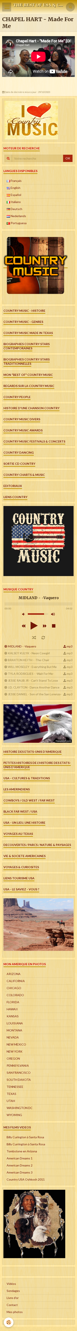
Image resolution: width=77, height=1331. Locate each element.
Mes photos (15, 1312)
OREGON (13, 1058)
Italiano (15, 202)
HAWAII (12, 1009)
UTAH (11, 1101)
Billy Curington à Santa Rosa (25, 1137)
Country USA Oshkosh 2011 (26, 1179)
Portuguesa (18, 223)
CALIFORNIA (16, 981)
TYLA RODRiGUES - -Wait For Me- (31, 673)
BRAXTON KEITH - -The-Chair (28, 660)
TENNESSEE (15, 1086)
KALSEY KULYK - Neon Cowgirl (29, 653)
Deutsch (16, 209)
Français (16, 180)
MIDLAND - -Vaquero (22, 646)
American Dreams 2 (20, 1165)
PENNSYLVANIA (18, 1065)
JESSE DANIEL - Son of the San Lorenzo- (35, 694)
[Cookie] (8, 1322)
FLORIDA (13, 1002)
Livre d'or (13, 1298)
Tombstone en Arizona (22, 1151)
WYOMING (14, 1115)
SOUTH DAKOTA (19, 1079)
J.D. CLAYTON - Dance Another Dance (33, 687)
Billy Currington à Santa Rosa (26, 1144)
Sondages (13, 1291)
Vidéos (11, 1283)
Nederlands (18, 216)
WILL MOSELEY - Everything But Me (32, 667)
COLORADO (15, 995)
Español (15, 195)
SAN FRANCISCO (19, 1072)
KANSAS (13, 1016)
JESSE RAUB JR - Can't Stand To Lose (33, 680)
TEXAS (11, 1094)
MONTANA (14, 1030)
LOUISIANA (15, 1023)
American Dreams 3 (20, 1172)
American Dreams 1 (20, 1158)
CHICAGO (14, 988)
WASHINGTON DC (20, 1108)
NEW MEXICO (16, 1044)
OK (67, 158)
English (15, 188)
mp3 (70, 646)
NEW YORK (14, 1051)
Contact (12, 1305)
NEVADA (13, 1037)
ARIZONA (14, 974)
